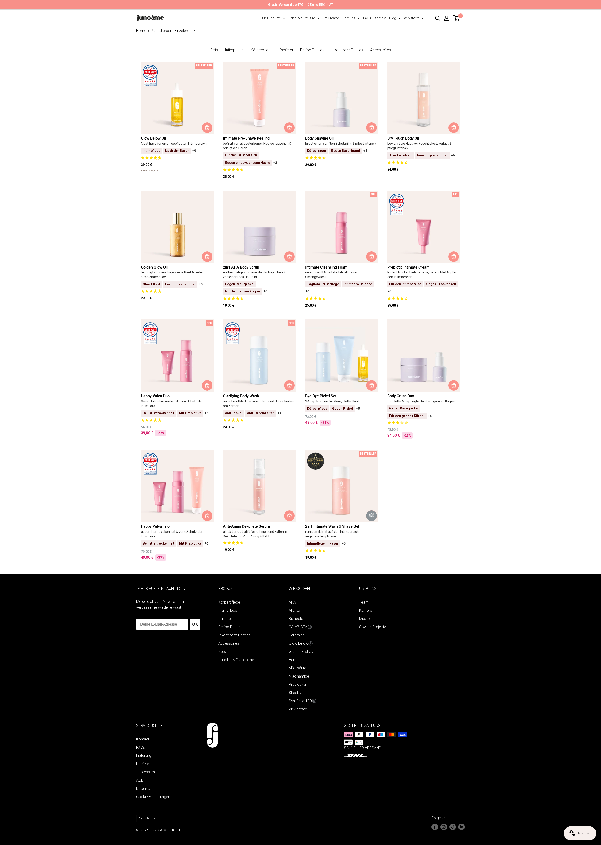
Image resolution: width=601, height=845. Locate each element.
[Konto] (446, 18)
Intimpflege (234, 50)
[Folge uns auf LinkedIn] (461, 827)
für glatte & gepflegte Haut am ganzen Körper (421, 401)
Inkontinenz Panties (347, 50)
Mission (365, 618)
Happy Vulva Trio (155, 526)
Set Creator (331, 18)
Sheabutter (298, 692)
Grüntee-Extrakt (301, 651)
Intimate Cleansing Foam (326, 267)
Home (141, 30)
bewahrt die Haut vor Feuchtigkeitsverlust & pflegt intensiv (419, 146)
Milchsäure (297, 668)
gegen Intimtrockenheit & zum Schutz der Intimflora (172, 534)
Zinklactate (298, 709)
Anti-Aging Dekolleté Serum (246, 526)
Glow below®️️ (301, 643)
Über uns (348, 18)
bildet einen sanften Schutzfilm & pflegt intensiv (340, 143)
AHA (292, 602)
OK (195, 624)
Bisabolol (296, 618)
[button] (177, 158)
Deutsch (144, 818)
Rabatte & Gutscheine (236, 660)
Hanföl (294, 660)
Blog (392, 18)
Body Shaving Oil (319, 138)
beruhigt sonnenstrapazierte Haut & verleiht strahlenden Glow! (173, 274)
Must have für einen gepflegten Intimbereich (174, 143)
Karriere (365, 610)
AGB (139, 780)
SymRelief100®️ (302, 701)
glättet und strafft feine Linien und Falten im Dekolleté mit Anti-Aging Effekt (255, 534)
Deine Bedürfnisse (301, 18)
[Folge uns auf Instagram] (443, 827)
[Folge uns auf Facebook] (434, 827)
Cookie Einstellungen (153, 796)
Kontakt (380, 18)
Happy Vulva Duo (155, 396)
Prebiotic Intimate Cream (408, 267)
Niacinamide (299, 676)
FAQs (367, 18)
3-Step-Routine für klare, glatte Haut (332, 401)
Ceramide (297, 635)
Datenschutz (146, 788)
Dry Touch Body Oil (403, 138)
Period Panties (312, 50)
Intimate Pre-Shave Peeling (246, 138)
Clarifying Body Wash (241, 396)
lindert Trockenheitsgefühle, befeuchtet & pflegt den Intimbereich (422, 274)
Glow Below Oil (153, 138)
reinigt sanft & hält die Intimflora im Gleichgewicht (331, 274)
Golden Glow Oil (154, 267)
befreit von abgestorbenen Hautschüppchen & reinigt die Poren (257, 146)
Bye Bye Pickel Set (320, 396)
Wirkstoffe (411, 18)
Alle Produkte (271, 18)
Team (364, 602)
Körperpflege (262, 50)
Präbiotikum (298, 684)
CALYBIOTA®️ (300, 627)
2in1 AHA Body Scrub (241, 267)
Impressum (145, 772)
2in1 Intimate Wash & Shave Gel (332, 526)
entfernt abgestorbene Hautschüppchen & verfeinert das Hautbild (254, 274)
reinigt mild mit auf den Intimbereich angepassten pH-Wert (332, 534)
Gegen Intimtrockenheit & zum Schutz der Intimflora (172, 403)
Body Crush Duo (400, 396)
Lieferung (143, 755)
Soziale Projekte (372, 627)
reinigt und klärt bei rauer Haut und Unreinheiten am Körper (258, 403)
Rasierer (286, 50)
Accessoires (380, 50)
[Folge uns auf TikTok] (452, 827)
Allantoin (296, 610)
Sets (214, 50)
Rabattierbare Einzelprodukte (175, 30)
